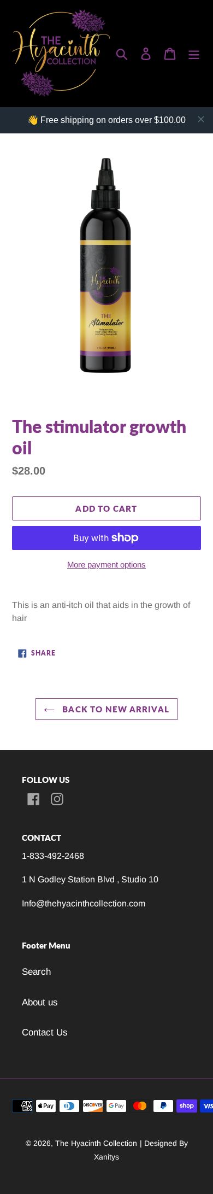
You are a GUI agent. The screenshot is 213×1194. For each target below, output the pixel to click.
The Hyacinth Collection (96, 1143)
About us (40, 1002)
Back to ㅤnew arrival (114, 709)
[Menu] (194, 53)
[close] (201, 119)
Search (36, 972)
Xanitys (106, 1156)
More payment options (106, 564)
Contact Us (45, 1032)
